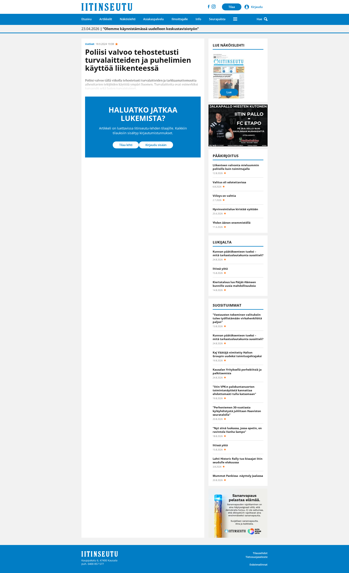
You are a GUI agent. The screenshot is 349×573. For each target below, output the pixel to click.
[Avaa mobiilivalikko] (235, 19)
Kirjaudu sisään (156, 145)
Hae (259, 19)
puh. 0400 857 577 (92, 564)
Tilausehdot (260, 553)
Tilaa (231, 7)
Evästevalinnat (259, 564)
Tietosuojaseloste (257, 557)
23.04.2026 (140, 28)
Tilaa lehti (125, 145)
